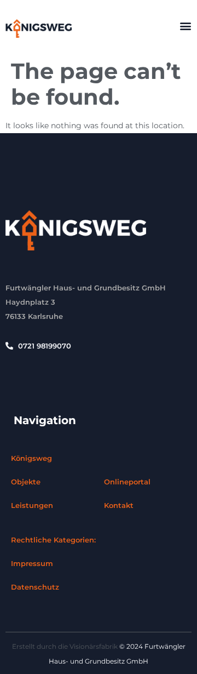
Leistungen (32, 505)
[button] (185, 26)
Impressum (32, 563)
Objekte (25, 481)
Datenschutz (35, 586)
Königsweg (31, 458)
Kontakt (119, 505)
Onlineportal (127, 481)
